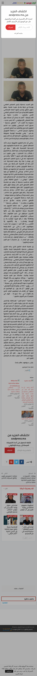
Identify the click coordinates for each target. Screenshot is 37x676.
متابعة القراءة (18, 33)
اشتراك (10, 27)
